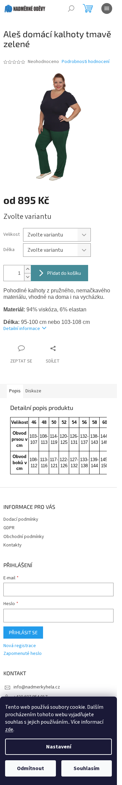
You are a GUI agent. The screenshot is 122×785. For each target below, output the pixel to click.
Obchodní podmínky (23, 536)
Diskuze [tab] (33, 391)
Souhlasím (87, 768)
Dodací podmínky (20, 519)
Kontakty (12, 545)
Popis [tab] (15, 391)
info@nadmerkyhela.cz (37, 687)
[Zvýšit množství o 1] (27, 269)
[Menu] (107, 8)
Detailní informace (21, 328)
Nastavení (58, 746)
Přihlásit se (23, 632)
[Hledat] (71, 8)
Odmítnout (30, 768)
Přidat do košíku (64, 273)
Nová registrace (19, 646)
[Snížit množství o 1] (27, 277)
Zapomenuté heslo (22, 653)
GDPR (9, 527)
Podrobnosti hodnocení (85, 62)
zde (9, 729)
